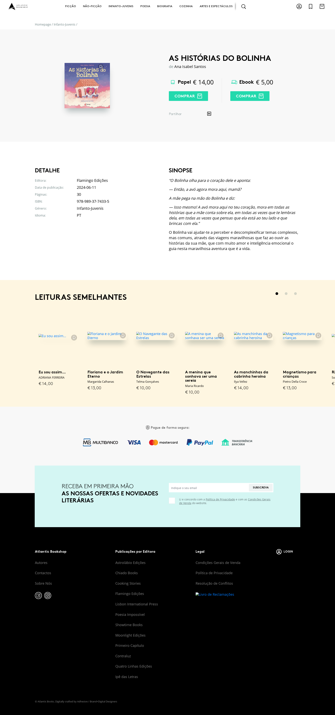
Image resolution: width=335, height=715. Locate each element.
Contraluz (123, 656)
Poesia (145, 6)
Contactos (43, 573)
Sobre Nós (43, 583)
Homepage (43, 24)
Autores (41, 562)
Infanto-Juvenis (121, 6)
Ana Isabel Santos (190, 66)
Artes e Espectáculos (216, 6)
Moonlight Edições (130, 635)
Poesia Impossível (130, 614)
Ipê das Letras (126, 676)
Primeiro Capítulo (129, 645)
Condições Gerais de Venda (218, 562)
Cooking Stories (128, 583)
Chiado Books (126, 573)
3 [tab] (295, 293)
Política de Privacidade (220, 499)
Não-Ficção (92, 6)
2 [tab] (286, 293)
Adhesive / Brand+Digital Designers (97, 701)
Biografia (164, 6)
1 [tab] (276, 293)
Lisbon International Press (136, 604)
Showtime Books (129, 624)
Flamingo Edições (129, 593)
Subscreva (261, 487)
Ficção (70, 6)
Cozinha (186, 6)
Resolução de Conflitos (214, 583)
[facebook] (38, 595)
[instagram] (47, 595)
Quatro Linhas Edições (133, 666)
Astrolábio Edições (130, 562)
